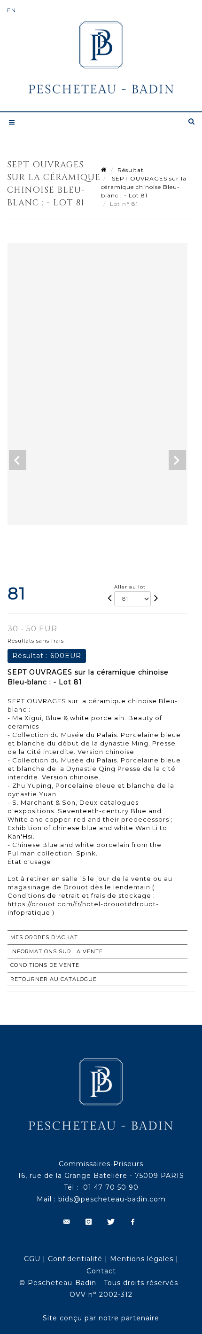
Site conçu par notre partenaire (101, 1318)
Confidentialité (75, 1259)
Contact (101, 1271)
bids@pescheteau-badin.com (112, 1199)
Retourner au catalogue (53, 979)
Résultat (130, 169)
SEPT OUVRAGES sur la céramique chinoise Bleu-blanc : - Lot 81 (143, 187)
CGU (32, 1259)
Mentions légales (141, 1259)
